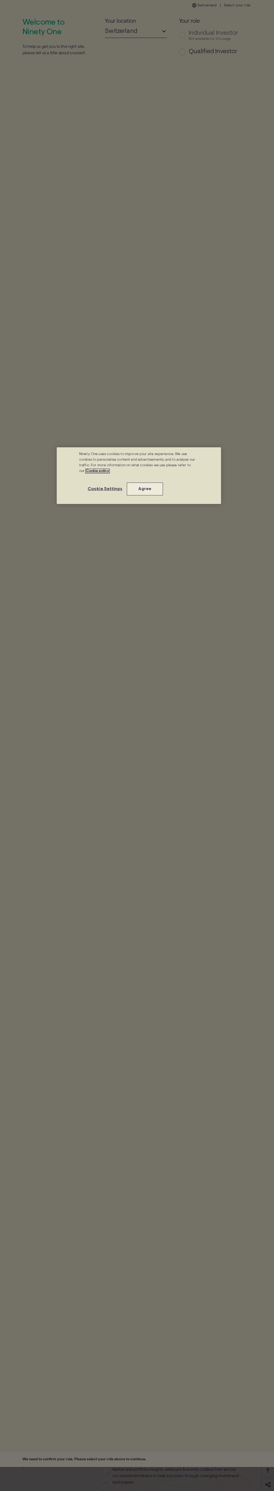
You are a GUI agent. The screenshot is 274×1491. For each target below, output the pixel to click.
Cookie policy (97, 471)
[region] (139, 475)
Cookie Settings (105, 489)
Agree (144, 489)
